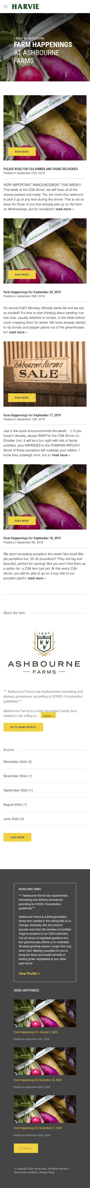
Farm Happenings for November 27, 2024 (38, 1128)
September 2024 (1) (18, 790)
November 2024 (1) (17, 775)
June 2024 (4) (13, 818)
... (45, 715)
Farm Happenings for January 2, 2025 (35, 1032)
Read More (22, 151)
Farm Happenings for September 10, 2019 (32, 538)
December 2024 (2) (17, 761)
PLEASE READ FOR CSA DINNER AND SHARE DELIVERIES (40, 169)
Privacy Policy (47, 1172)
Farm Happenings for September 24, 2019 (32, 292)
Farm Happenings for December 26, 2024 (37, 1080)
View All (26, 1148)
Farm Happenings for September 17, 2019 (32, 415)
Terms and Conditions (26, 1172)
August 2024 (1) (15, 804)
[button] (17, 837)
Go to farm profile (23, 727)
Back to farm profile (29, 38)
